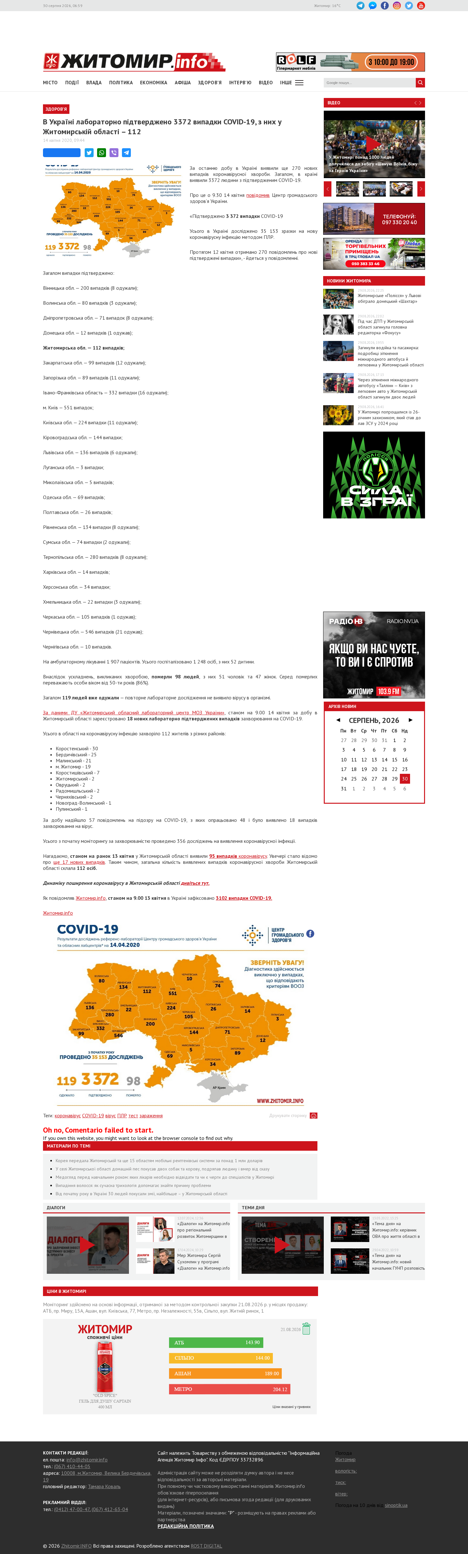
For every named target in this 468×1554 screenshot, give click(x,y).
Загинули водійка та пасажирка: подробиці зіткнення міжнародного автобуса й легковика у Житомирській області (391, 356)
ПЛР (122, 1115)
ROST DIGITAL (206, 1546)
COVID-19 (93, 1115)
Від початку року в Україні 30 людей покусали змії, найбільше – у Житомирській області (141, 1194)
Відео (334, 103)
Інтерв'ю (240, 83)
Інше (286, 83)
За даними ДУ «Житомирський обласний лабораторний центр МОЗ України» (133, 712)
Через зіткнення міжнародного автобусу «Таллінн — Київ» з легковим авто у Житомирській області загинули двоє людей (388, 388)
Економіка (153, 83)
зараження (151, 1115)
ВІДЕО (266, 83)
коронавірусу (238, 856)
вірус (110, 1115)
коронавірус (68, 1115)
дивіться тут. (195, 883)
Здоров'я (210, 83)
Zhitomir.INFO (76, 1546)
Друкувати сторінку (288, 1115)
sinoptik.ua (396, 1505)
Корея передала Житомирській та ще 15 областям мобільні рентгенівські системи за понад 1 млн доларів (159, 1160)
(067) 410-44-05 (72, 1466)
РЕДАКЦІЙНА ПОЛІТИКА (186, 1526)
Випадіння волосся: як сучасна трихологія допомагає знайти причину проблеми (133, 1185)
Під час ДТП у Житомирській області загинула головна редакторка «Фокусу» (386, 327)
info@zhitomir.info (87, 1459)
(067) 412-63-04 (110, 1509)
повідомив (258, 195)
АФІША (183, 83)
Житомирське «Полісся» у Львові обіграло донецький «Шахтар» (389, 298)
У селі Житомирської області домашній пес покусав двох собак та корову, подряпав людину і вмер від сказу (163, 1169)
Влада (94, 83)
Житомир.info (91, 898)
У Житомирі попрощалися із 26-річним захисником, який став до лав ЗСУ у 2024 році (389, 417)
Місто (50, 83)
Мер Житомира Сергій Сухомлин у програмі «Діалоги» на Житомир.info (203, 1261)
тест (133, 1115)
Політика (121, 83)
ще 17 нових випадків (79, 862)
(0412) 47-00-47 (71, 1509)
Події (72, 83)
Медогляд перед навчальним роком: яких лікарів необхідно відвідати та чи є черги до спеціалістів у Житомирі (165, 1177)
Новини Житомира (349, 281)
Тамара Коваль (104, 1486)
